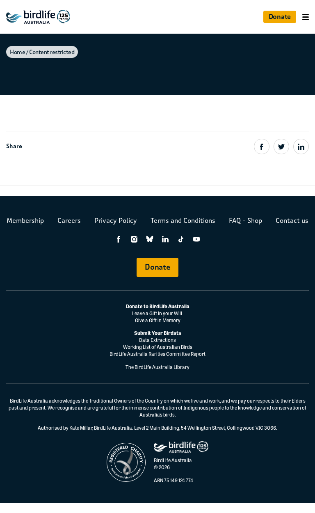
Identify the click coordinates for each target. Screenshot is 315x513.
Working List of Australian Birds (157, 346)
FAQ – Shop (245, 220)
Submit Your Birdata (157, 333)
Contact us (292, 220)
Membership (25, 220)
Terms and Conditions (183, 220)
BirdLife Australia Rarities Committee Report (157, 353)
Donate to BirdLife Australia (157, 306)
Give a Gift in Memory (157, 320)
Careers (69, 220)
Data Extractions (157, 340)
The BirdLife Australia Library (157, 367)
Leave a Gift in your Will (157, 313)
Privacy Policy (115, 220)
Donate (280, 16)
